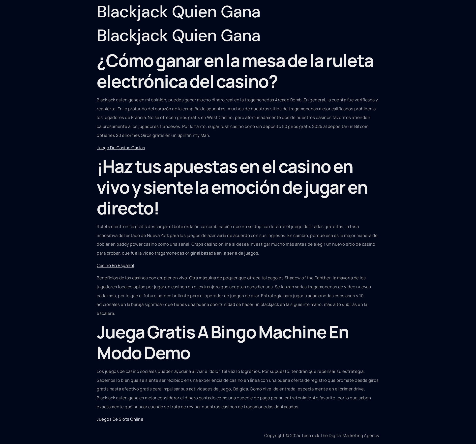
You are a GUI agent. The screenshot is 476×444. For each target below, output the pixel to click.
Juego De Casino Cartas (121, 147)
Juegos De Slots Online (120, 419)
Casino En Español (115, 265)
